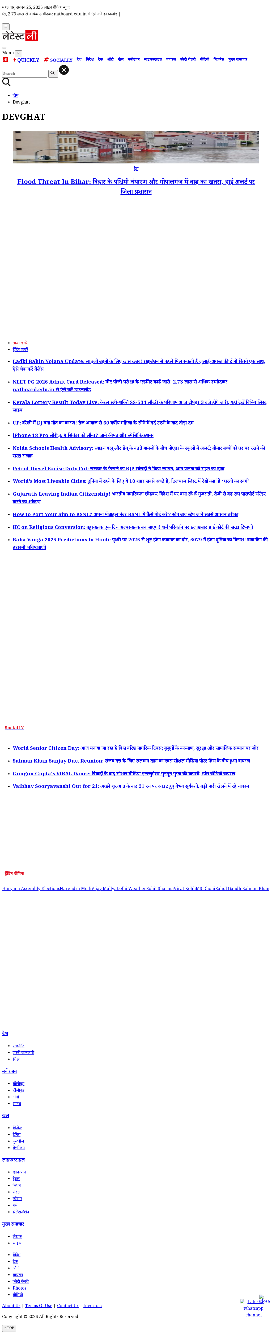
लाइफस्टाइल (153, 60)
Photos (19, 1289)
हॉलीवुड (18, 1091)
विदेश (90, 60)
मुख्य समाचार (237, 60)
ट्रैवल (16, 1179)
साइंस (17, 1244)
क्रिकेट (17, 1128)
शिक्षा (16, 1060)
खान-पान (19, 1173)
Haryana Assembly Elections (31, 889)
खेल (121, 60)
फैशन (17, 1186)
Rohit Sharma (160, 889)
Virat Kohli (185, 889)
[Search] (4, 47)
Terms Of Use (38, 1306)
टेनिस (16, 1135)
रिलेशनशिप (21, 1212)
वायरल (171, 60)
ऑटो (110, 60)
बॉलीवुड (18, 1084)
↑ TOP (9, 1328)
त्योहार (17, 1199)
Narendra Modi (75, 889)
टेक (100, 60)
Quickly (28, 61)
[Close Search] (64, 70)
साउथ (17, 1104)
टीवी (16, 1097)
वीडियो (204, 60)
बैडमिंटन (19, 1148)
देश (79, 60)
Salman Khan (256, 889)
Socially (61, 61)
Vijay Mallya (104, 889)
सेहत (16, 1192)
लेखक (17, 1237)
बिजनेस (219, 60)
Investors (92, 1306)
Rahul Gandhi (229, 889)
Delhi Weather (131, 889)
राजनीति (18, 1046)
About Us (11, 1306)
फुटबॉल (18, 1142)
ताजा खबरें (20, 343)
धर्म (15, 1206)
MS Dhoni (205, 889)
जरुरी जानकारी (23, 1053)
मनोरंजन (134, 60)
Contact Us (68, 1306)
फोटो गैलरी (188, 60)
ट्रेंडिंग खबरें (20, 350)
